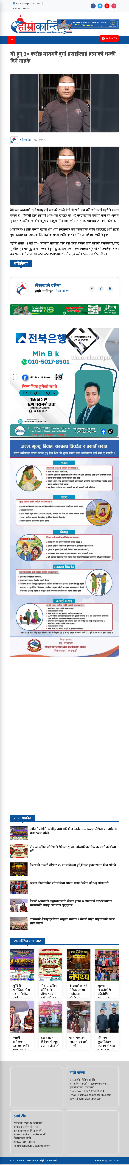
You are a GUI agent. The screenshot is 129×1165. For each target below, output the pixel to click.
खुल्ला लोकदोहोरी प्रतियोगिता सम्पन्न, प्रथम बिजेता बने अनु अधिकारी (69, 883)
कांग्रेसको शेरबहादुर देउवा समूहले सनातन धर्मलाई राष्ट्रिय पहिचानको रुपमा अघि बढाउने (72, 921)
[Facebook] (93, 5)
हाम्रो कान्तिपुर (26, 140)
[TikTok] (101, 289)
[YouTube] (106, 5)
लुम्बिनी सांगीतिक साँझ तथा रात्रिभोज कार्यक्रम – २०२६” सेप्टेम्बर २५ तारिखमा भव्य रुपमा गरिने (74, 831)
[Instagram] (113, 5)
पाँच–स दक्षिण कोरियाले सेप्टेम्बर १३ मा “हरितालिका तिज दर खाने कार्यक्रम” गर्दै (73, 849)
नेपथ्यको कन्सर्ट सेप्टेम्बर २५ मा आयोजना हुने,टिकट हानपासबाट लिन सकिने (73, 865)
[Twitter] (100, 5)
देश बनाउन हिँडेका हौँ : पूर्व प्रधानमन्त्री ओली (50, 1042)
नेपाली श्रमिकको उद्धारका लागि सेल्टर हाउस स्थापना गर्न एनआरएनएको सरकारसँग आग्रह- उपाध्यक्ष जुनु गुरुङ (71, 903)
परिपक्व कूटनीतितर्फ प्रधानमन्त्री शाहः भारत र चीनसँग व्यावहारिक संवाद (106, 1048)
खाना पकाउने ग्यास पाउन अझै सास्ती (78, 1042)
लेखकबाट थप (62, 291)
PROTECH (114, 1160)
